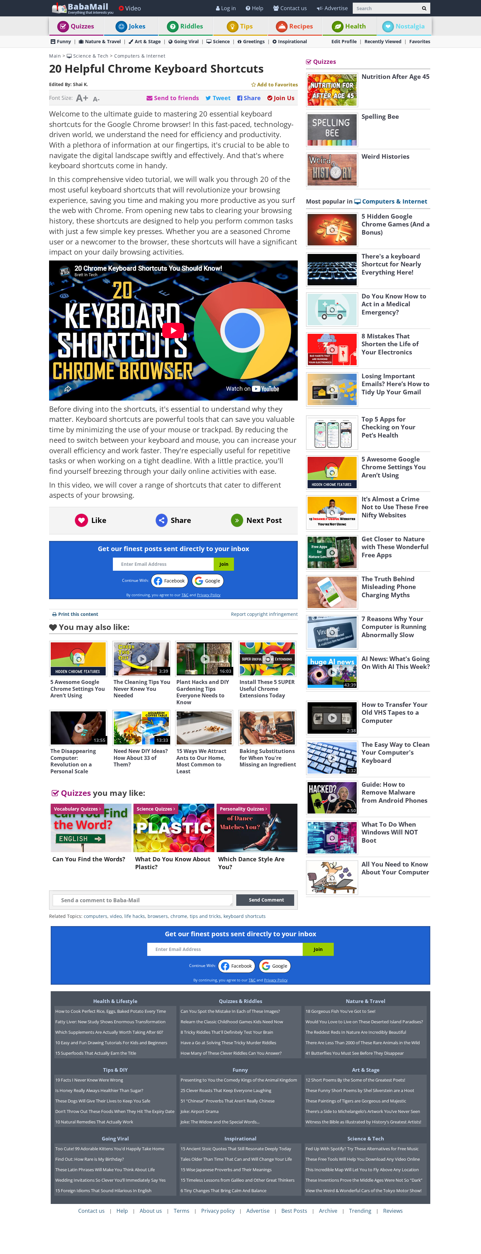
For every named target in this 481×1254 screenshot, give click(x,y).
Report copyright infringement (264, 614)
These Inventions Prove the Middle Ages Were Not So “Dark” (364, 1180)
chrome (178, 916)
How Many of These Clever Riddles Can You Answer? (231, 1053)
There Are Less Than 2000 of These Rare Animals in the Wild (363, 1043)
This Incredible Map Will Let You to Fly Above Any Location (362, 1170)
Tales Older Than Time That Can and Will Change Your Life (236, 1159)
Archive (328, 1210)
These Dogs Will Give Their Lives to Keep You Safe (102, 1101)
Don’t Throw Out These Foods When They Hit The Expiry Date (114, 1111)
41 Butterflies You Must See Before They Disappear (355, 1053)
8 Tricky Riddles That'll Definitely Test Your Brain (227, 1032)
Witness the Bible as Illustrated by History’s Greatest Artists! (363, 1122)
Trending (360, 1210)
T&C (185, 594)
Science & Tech (90, 56)
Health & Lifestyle (115, 1001)
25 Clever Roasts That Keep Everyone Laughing (226, 1090)
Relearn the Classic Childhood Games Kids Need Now (232, 1022)
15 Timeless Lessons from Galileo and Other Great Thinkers (237, 1180)
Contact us (293, 8)
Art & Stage (148, 41)
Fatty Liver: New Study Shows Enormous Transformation (110, 1022)
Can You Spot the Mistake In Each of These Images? (230, 1011)
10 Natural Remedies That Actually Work (94, 1122)
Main (55, 56)
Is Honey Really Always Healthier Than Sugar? (99, 1090)
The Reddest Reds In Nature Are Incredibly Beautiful (356, 1032)
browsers (158, 916)
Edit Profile (344, 41)
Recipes (301, 26)
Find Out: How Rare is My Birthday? (89, 1159)
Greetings (254, 41)
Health (355, 26)
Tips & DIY (115, 1069)
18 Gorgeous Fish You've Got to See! (340, 1011)
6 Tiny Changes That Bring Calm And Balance (223, 1190)
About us (151, 1210)
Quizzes (82, 26)
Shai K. (80, 84)
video (116, 916)
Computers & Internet (139, 56)
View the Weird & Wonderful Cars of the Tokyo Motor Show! (363, 1190)
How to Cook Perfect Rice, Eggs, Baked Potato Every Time (110, 1011)
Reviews (393, 1210)
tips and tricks (205, 916)
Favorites (419, 41)
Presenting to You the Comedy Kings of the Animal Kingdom (239, 1080)
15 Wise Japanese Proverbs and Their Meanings (226, 1170)
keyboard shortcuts (244, 916)
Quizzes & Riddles (240, 1001)
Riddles (191, 26)
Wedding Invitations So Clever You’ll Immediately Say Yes (110, 1180)
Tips (246, 26)
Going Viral (186, 41)
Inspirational (292, 41)
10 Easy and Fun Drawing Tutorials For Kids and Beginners (111, 1043)
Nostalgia (410, 26)
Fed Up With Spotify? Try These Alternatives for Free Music (362, 1149)
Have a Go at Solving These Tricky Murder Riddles (228, 1043)
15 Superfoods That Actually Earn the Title (95, 1053)
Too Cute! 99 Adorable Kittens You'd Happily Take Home (109, 1149)
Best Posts (294, 1210)
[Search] (424, 8)
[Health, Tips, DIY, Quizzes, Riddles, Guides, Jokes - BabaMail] (82, 8)
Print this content (78, 614)
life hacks (134, 916)
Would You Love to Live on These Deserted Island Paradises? (364, 1022)
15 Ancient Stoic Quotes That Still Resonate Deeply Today (236, 1149)
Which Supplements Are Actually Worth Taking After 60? (109, 1032)
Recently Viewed (383, 41)
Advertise (336, 8)
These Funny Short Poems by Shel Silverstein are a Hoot (360, 1090)
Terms (181, 1210)
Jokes (137, 26)
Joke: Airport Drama (200, 1111)
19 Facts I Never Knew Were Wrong (89, 1080)
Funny (64, 41)
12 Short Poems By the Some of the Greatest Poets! (355, 1080)
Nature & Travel (103, 41)
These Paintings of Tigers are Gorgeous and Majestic (356, 1101)
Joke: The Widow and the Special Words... (220, 1122)
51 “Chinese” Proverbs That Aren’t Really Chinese (228, 1101)
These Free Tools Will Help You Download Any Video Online (363, 1159)
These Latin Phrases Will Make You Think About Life (105, 1170)
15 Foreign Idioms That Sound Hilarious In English (103, 1190)
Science (221, 41)
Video (133, 8)
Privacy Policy (209, 594)
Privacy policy (218, 1210)
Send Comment (266, 900)
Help (257, 8)
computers (95, 916)
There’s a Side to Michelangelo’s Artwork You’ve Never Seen (363, 1111)
